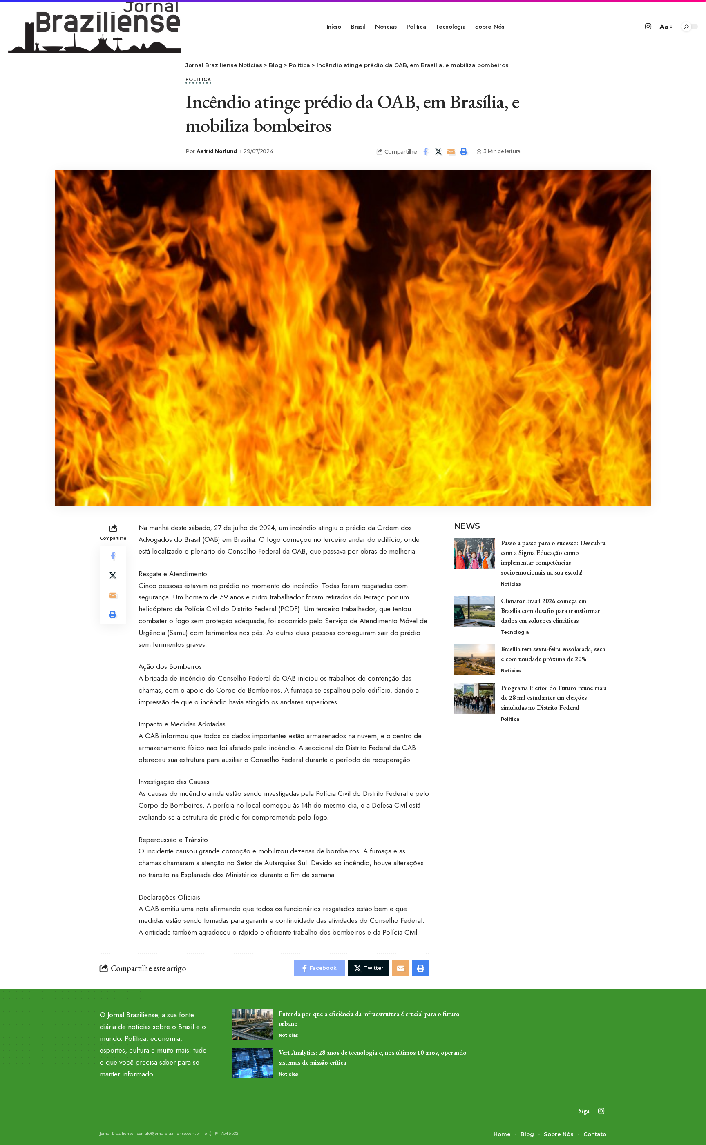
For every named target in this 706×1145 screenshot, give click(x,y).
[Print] (463, 151)
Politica (198, 80)
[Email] (451, 151)
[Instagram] (648, 27)
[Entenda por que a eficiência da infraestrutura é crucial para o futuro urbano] (252, 1024)
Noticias (511, 584)
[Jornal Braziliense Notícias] (94, 26)
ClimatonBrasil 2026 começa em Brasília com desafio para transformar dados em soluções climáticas (550, 611)
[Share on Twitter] (438, 151)
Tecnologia (515, 632)
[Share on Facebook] (425, 151)
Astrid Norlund (217, 151)
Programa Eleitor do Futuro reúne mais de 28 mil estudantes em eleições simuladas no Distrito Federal (553, 698)
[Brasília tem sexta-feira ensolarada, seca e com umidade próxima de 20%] (474, 659)
